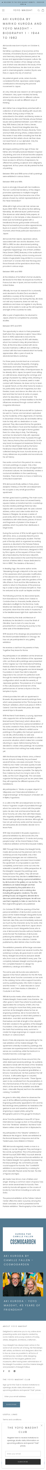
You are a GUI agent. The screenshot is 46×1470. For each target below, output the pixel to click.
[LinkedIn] (14, 1371)
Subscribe (23, 1462)
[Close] (41, 1425)
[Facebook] (3, 1371)
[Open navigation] (3, 10)
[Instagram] (9, 1371)
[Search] (39, 10)
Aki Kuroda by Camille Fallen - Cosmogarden (18, 1260)
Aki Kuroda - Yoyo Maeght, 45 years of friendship (22, 1305)
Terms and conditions (12, 1419)
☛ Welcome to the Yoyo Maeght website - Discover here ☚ (23, 3)
